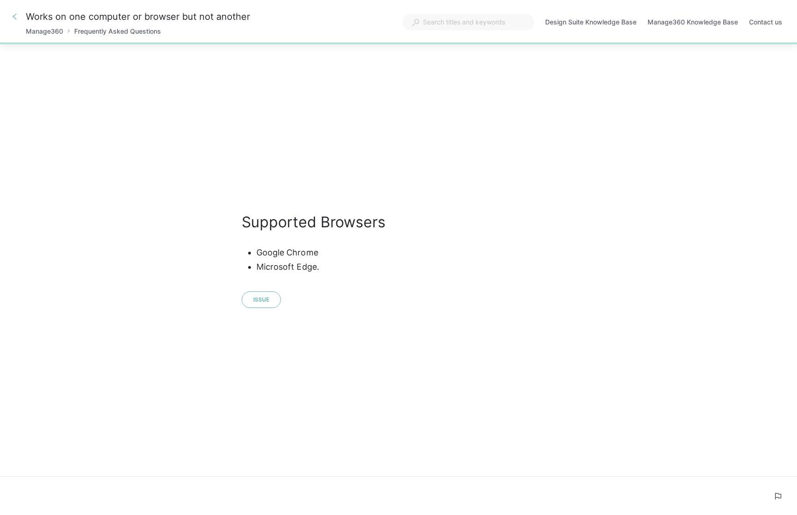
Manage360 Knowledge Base (693, 23)
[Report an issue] (777, 496)
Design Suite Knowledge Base (590, 23)
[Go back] (14, 16)
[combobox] (468, 22)
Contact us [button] (765, 22)
